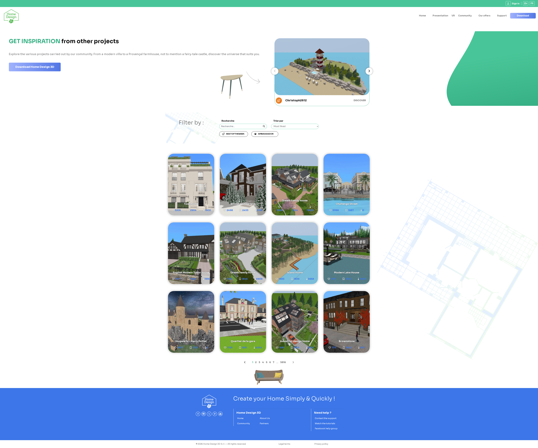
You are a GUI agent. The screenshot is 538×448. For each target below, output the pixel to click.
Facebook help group (326, 428)
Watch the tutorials (325, 423)
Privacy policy (321, 444)
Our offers (484, 15)
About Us (265, 418)
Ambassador (266, 134)
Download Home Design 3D (34, 67)
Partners (264, 423)
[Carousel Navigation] (322, 71)
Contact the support (325, 418)
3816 (283, 362)
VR (453, 15)
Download (523, 15)
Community (465, 15)
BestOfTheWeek (235, 134)
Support (502, 15)
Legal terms (284, 444)
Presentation (440, 15)
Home (422, 15)
